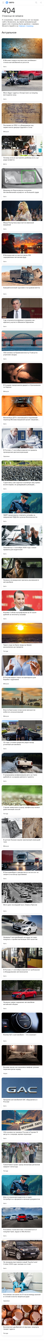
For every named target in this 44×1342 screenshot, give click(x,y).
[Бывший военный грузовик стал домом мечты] (22, 281)
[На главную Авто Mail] (11, 2)
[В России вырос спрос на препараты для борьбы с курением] (22, 670)
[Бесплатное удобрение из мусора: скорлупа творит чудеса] (22, 1320)
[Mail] (7, 2)
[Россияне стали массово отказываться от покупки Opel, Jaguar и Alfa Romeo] (22, 1223)
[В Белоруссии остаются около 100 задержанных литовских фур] (22, 248)
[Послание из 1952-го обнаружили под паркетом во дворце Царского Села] (22, 118)
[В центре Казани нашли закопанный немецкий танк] (22, 833)
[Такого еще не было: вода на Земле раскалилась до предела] (22, 638)
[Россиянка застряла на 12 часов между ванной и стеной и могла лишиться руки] (22, 1287)
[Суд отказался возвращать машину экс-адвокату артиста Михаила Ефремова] (22, 313)
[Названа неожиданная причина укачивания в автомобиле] (22, 573)
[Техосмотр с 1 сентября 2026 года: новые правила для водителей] (22, 540)
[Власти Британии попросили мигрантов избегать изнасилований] (22, 703)
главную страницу (26, 26)
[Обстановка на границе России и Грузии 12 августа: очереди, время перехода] (22, 1125)
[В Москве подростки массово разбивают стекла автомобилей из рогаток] (22, 53)
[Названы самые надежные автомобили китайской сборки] (22, 995)
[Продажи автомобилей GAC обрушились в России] (22, 1093)
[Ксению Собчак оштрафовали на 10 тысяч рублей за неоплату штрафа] (22, 605)
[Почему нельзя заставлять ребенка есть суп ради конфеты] (22, 151)
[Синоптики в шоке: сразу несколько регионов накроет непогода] (22, 1158)
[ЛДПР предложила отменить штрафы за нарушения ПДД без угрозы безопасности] (22, 508)
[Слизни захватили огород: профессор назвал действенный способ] (22, 800)
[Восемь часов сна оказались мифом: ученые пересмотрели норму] (22, 1060)
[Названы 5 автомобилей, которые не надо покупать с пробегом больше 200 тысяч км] (22, 930)
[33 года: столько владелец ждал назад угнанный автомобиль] (22, 735)
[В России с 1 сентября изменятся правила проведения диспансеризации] (22, 443)
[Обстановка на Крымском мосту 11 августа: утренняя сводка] (22, 346)
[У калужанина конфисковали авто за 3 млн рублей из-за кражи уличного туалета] (22, 768)
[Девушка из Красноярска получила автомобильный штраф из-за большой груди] (22, 183)
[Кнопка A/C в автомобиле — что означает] (22, 1028)
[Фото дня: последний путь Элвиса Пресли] (22, 898)
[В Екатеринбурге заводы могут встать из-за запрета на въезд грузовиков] (22, 865)
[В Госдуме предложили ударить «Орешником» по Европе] (22, 378)
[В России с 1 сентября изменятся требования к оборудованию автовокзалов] (22, 963)
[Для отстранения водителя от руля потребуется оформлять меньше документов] (22, 1190)
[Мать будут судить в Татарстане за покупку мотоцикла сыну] (22, 86)
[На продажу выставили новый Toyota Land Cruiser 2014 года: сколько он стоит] (22, 1255)
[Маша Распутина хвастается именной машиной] (22, 216)
